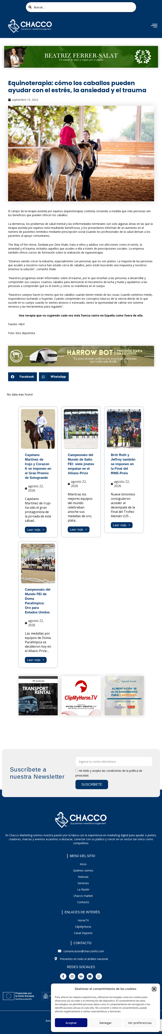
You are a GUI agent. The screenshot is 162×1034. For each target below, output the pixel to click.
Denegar (106, 1023)
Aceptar (71, 1023)
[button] (154, 989)
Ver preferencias (140, 1023)
